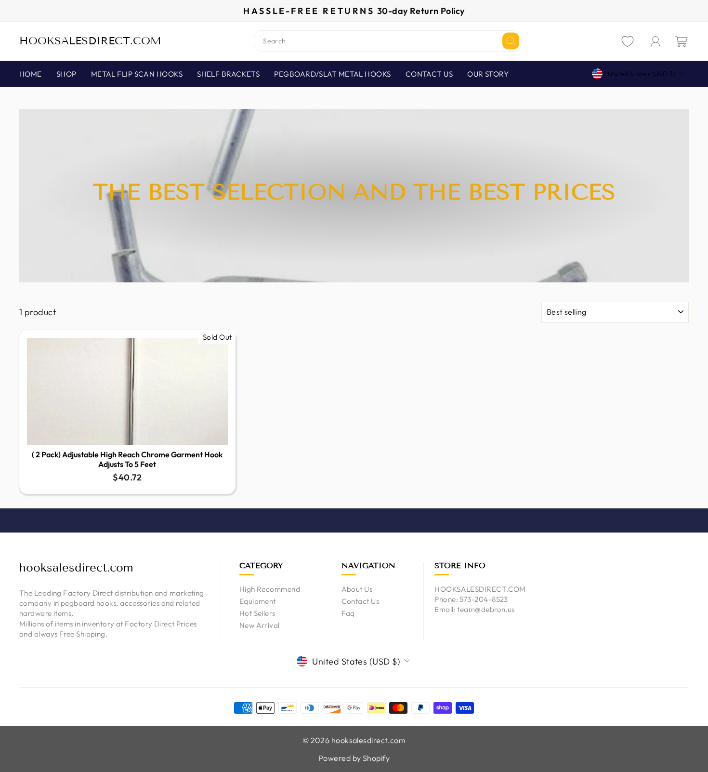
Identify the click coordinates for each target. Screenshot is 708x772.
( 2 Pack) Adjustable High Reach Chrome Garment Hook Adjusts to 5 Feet (127, 459)
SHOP (66, 74)
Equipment (257, 601)
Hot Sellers (257, 613)
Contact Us (360, 601)
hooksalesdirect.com (90, 40)
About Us (357, 589)
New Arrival (259, 625)
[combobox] (388, 41)
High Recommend (269, 589)
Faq (348, 613)
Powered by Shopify (354, 758)
